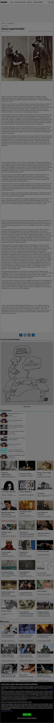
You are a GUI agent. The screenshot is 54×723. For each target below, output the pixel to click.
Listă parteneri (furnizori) (7, 711)
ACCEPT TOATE (27, 714)
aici (29, 696)
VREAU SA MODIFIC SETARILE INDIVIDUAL (27, 718)
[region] (27, 702)
